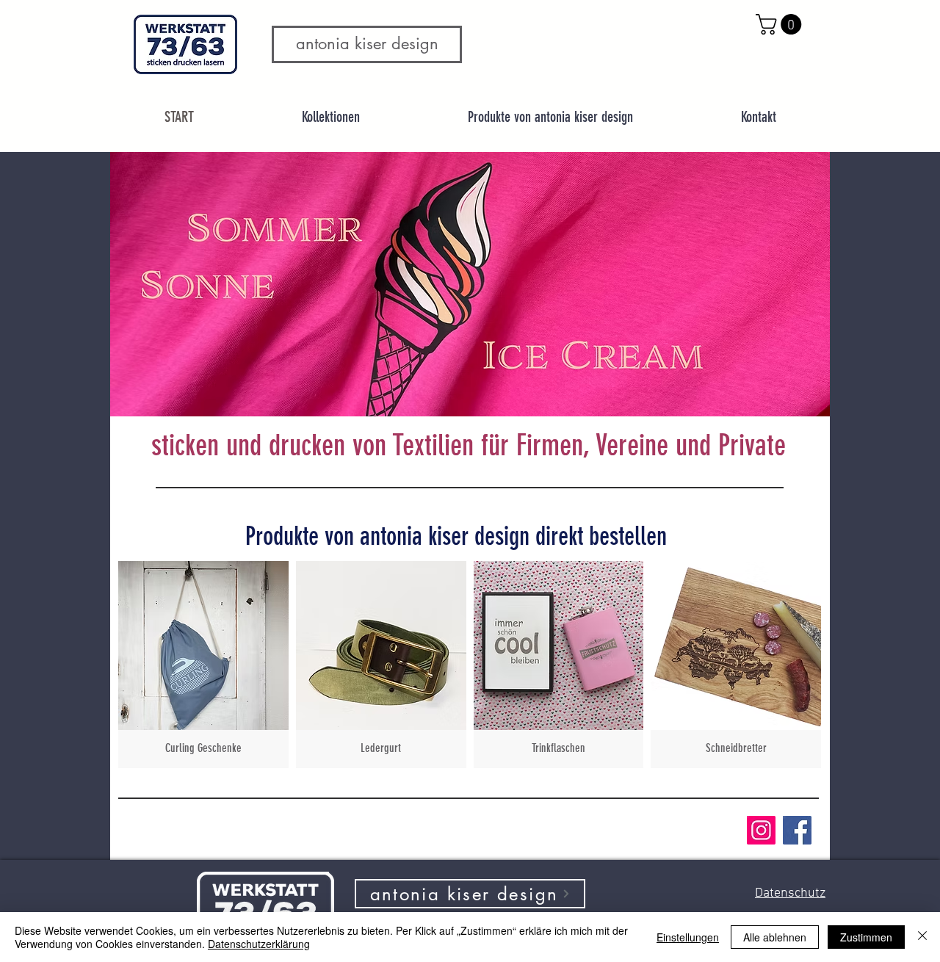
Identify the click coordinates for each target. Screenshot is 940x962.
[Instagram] (761, 830)
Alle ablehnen (774, 937)
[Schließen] (922, 937)
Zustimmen (866, 937)
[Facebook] (797, 830)
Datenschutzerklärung (259, 943)
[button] (781, 24)
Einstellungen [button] (688, 937)
